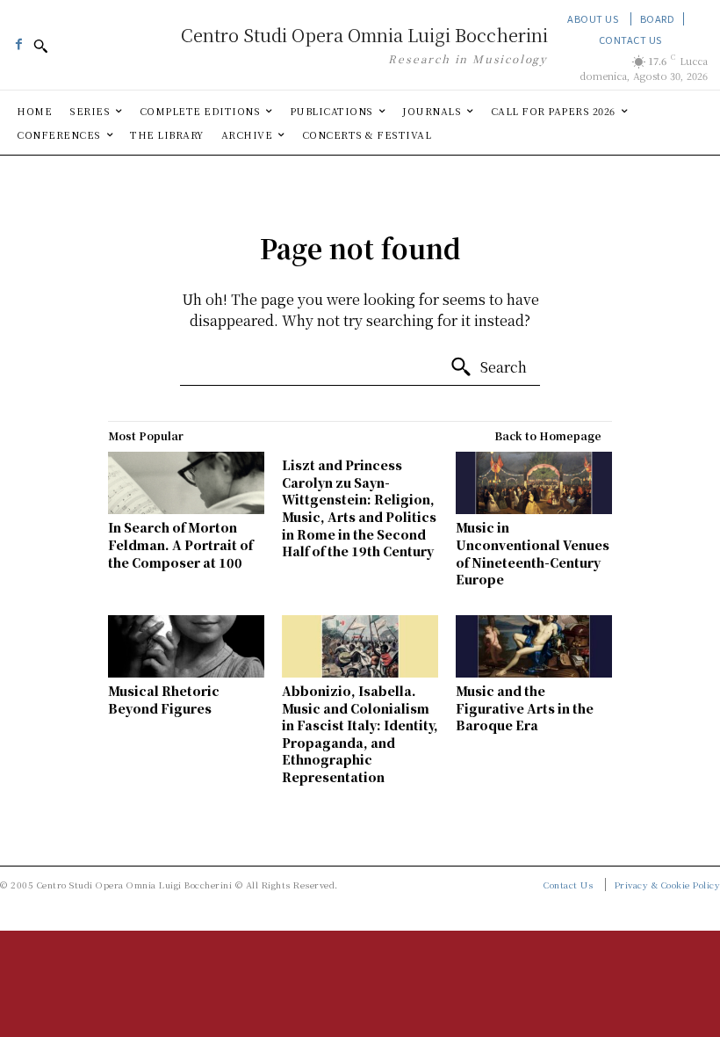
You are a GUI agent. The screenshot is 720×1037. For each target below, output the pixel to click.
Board (657, 18)
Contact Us (630, 40)
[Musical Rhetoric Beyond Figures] (186, 646)
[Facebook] (18, 39)
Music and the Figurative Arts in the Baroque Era (525, 708)
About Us (592, 18)
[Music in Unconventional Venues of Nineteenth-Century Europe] (534, 483)
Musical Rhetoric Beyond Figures (164, 699)
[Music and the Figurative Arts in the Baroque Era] (534, 646)
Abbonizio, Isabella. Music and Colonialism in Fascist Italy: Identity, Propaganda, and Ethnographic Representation (360, 734)
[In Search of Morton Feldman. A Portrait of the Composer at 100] (186, 483)
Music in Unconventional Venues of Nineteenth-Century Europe (532, 553)
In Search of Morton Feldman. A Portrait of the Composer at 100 (180, 544)
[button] (40, 46)
